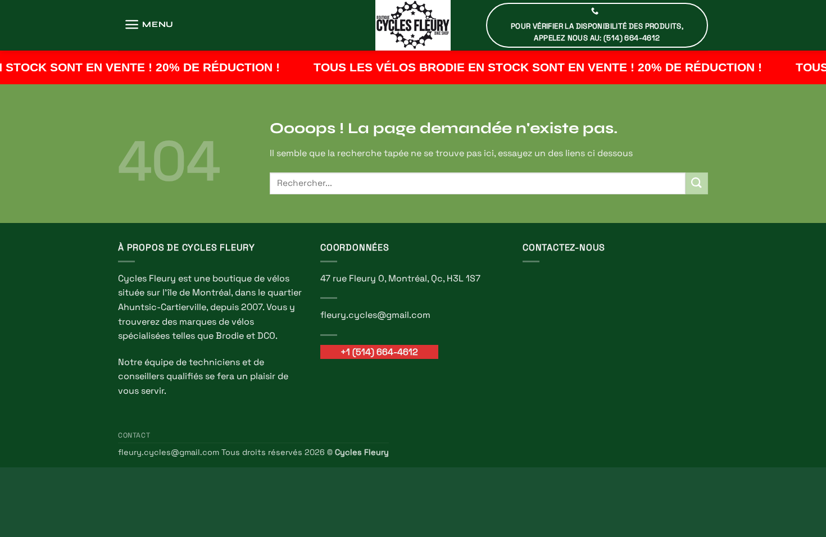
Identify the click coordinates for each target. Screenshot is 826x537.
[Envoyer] (697, 183)
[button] (149, 24)
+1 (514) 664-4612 (379, 352)
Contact (134, 435)
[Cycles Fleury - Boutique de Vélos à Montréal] (413, 25)
